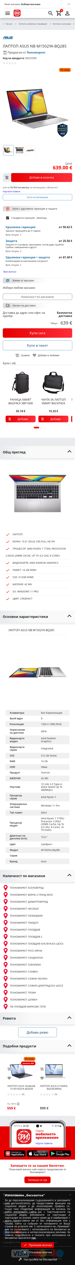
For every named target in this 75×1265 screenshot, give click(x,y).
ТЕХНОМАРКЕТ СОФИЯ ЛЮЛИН (28, 978)
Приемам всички (40, 1245)
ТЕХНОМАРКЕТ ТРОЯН (23, 992)
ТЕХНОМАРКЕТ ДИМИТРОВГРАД (29, 901)
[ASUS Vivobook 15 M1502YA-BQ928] (21, 1070)
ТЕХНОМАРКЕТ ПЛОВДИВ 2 (26, 936)
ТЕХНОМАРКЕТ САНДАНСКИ (26, 957)
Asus (44, 861)
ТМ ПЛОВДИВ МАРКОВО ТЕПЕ (28, 1006)
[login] (67, 13)
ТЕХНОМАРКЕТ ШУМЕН (23, 999)
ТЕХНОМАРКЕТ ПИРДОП (24, 922)
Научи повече (44, 1143)
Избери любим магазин (19, 288)
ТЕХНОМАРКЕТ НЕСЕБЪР (24, 908)
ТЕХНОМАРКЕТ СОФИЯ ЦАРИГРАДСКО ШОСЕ (36, 985)
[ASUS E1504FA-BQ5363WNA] (54, 1070)
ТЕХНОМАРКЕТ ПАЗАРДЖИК (26, 915)
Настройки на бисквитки (40, 1259)
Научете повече (11, 191)
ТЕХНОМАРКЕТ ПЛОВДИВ (25, 929)
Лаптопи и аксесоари (62, 24)
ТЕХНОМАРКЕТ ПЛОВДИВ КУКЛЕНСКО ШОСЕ (36, 943)
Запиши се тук (37, 1180)
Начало (9, 24)
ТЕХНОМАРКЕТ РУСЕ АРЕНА (26, 950)
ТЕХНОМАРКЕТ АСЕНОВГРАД (27, 887)
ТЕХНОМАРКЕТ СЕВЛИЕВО (25, 964)
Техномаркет (36, 52)
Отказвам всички (40, 1252)
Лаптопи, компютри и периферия (33, 24)
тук (33, 1237)
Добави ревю (37, 1032)
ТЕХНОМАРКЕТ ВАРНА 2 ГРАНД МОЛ (31, 894)
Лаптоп (45, 772)
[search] (50, 13)
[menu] (7, 13)
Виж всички (9, 271)
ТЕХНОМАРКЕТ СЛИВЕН (24, 971)
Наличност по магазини (37, 297)
